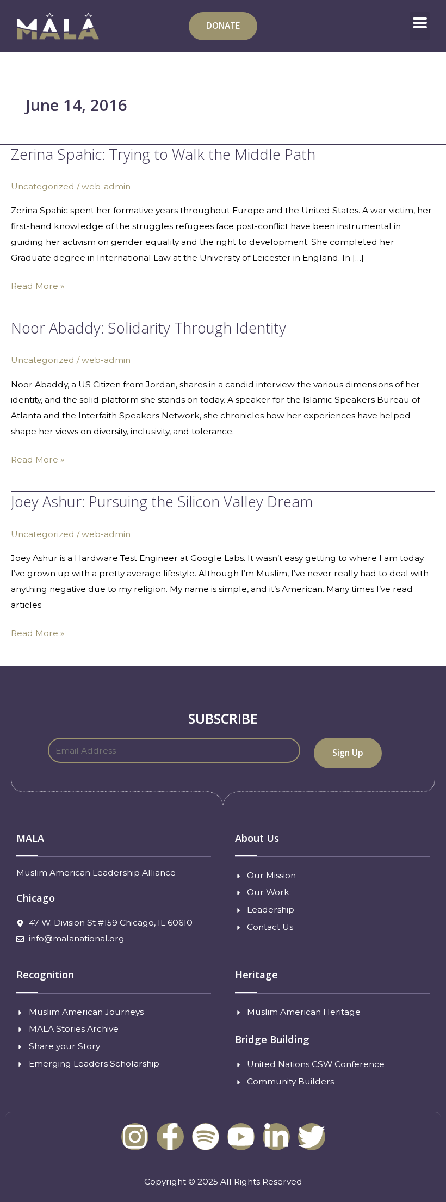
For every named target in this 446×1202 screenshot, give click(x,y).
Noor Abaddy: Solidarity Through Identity (148, 328)
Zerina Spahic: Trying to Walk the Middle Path (163, 154)
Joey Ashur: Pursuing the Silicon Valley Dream (162, 501)
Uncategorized (43, 186)
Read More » (37, 285)
